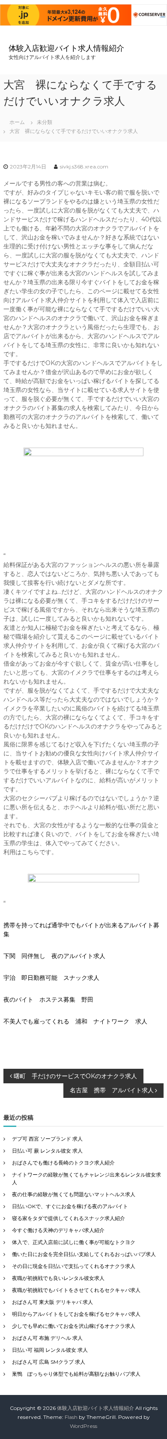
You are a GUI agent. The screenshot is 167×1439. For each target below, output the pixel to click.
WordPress (83, 1426)
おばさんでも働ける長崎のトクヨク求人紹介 (63, 1162)
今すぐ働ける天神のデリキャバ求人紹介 (58, 1230)
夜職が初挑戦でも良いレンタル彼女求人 (58, 1278)
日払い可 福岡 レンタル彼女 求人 (50, 1350)
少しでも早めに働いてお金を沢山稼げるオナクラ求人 (73, 1326)
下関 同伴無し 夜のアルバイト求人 (54, 956)
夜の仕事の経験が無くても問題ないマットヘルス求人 (73, 1194)
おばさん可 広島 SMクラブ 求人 (48, 1362)
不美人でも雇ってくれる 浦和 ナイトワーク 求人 (75, 1021)
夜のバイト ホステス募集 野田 (48, 999)
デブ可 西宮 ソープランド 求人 (47, 1138)
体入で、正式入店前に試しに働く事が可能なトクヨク (73, 1242)
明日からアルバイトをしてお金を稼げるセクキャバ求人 (76, 1314)
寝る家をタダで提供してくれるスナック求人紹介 (68, 1218)
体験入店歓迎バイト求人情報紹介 (66, 48)
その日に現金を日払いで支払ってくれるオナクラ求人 (73, 1266)
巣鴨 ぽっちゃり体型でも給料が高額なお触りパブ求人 (76, 1374)
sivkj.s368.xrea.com (84, 166)
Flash (71, 1417)
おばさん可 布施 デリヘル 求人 (47, 1338)
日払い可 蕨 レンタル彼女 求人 (47, 1150)
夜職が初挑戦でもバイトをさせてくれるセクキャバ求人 (76, 1290)
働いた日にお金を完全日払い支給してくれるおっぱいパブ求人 (84, 1254)
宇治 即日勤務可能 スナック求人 (51, 978)
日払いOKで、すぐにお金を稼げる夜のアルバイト (70, 1206)
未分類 (44, 122)
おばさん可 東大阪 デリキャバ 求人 (52, 1302)
